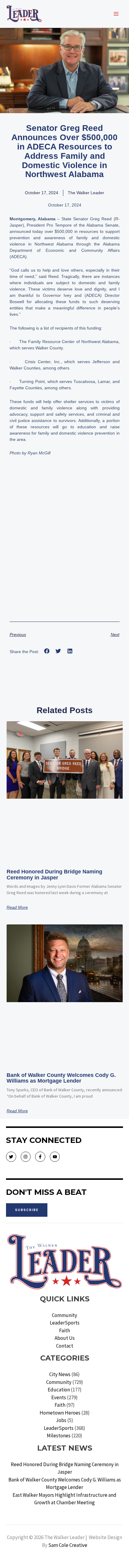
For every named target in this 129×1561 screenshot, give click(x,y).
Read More (17, 907)
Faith (64, 1330)
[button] (47, 651)
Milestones (58, 1435)
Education (59, 1389)
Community (64, 1315)
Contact (64, 1346)
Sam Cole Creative (67, 1545)
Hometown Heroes (60, 1412)
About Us (65, 1338)
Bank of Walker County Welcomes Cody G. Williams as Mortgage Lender (61, 1078)
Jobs (61, 1420)
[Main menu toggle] (116, 14)
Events (58, 1397)
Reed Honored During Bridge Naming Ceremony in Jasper (54, 875)
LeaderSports (65, 1322)
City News (59, 1374)
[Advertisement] (64, 547)
